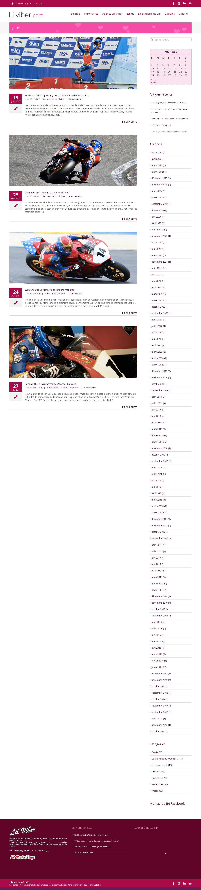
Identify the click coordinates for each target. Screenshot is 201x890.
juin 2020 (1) (158, 332)
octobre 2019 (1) (160, 383)
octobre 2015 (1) (160, 686)
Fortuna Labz (94, 885)
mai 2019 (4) (158, 416)
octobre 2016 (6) (160, 609)
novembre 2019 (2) (161, 377)
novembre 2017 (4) (161, 525)
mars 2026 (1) (159, 165)
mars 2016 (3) (159, 654)
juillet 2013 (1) (159, 718)
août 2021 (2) (158, 268)
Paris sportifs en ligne (77, 885)
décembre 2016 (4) (161, 596)
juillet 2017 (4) (159, 551)
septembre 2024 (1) (161, 203)
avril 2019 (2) (158, 422)
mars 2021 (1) (159, 293)
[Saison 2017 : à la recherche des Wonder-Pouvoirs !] (73, 352)
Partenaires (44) (160, 784)
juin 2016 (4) (158, 634)
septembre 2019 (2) (161, 390)
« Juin (153, 81)
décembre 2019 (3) (161, 371)
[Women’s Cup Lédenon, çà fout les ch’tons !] (73, 161)
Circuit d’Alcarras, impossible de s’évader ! (169, 131)
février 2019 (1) (159, 435)
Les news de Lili (50, 99)
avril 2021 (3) (158, 287)
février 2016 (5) (159, 660)
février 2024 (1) (159, 210)
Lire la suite (129, 121)
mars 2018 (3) (159, 499)
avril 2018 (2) (158, 493)
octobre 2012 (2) (160, 731)
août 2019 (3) (158, 396)
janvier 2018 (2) (159, 512)
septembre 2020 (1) (161, 313)
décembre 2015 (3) (161, 673)
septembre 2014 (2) (161, 705)
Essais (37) (157, 752)
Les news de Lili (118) (162, 765)
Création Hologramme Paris (53, 885)
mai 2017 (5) (158, 564)
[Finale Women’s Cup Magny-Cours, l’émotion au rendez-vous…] (73, 63)
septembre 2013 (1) (161, 712)
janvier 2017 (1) (159, 589)
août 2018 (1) (158, 467)
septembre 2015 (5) (161, 692)
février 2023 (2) (159, 229)
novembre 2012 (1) (161, 724)
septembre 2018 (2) (161, 461)
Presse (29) (157, 790)
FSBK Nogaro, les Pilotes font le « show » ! (169, 102)
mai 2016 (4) (158, 641)
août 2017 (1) (158, 544)
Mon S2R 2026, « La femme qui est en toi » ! (170, 118)
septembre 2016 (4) (161, 615)
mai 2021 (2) (158, 281)
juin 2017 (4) (158, 557)
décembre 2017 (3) (161, 518)
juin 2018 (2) (158, 480)
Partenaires (73, 387)
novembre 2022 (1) (161, 235)
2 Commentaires (75, 99)
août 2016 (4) (158, 622)
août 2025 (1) (158, 190)
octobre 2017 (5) (160, 531)
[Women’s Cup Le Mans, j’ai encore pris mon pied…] (73, 258)
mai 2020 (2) (158, 338)
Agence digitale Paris (29, 885)
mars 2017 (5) (159, 577)
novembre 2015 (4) (161, 679)
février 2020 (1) (159, 358)
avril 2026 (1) (158, 158)
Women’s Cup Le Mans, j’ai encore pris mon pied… (50, 289)
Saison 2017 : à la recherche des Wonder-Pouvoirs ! (51, 383)
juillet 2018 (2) (159, 473)
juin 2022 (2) (158, 242)
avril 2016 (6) (158, 647)
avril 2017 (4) (158, 570)
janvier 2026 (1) (159, 171)
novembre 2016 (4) (161, 602)
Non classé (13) (159, 777)
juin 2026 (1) (158, 152)
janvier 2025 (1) (159, 197)
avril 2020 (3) (158, 345)
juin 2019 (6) (158, 409)
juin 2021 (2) (158, 274)
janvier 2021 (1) (159, 300)
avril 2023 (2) (158, 223)
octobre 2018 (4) (160, 454)
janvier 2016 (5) (159, 667)
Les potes (13, 885)
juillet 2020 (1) (159, 326)
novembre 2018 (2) (161, 448)
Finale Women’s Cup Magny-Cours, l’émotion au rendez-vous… (57, 95)
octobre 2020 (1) (160, 306)
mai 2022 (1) (158, 248)
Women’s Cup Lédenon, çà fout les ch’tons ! (47, 192)
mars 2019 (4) (159, 428)
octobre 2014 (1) (160, 699)
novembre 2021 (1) (161, 261)
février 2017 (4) (159, 583)
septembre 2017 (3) (161, 538)
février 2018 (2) (159, 506)
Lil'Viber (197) (158, 771)
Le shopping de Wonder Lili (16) (168, 758)
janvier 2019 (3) (159, 441)
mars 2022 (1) (159, 255)
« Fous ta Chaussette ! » (161, 125)
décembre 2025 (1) (161, 178)
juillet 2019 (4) (159, 403)
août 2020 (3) (158, 319)
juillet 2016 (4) (159, 628)
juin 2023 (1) (158, 216)
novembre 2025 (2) (161, 184)
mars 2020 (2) (159, 351)
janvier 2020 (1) (159, 364)
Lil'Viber (61, 99)
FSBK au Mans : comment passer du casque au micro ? (96, 841)
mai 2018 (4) (158, 486)
